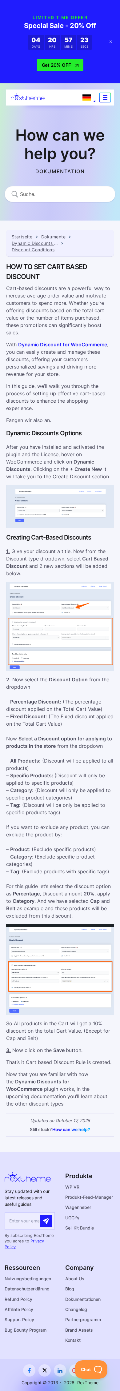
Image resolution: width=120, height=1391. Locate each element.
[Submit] (46, 1221)
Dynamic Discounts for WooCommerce (35, 243)
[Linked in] (60, 1370)
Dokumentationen (83, 1299)
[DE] (86, 97)
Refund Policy (18, 1299)
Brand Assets (79, 1330)
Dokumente (53, 236)
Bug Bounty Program (25, 1330)
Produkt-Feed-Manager (89, 1197)
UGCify (72, 1217)
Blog (69, 1288)
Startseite (22, 236)
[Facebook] (29, 1370)
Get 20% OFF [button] (56, 65)
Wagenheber (78, 1207)
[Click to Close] (111, 42)
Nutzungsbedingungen (28, 1278)
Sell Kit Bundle (79, 1227)
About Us (74, 1278)
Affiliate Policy (19, 1309)
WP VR (72, 1187)
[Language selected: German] (86, 97)
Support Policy (19, 1319)
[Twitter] (44, 1370)
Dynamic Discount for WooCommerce (62, 344)
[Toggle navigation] (105, 97)
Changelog (76, 1309)
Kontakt (73, 1340)
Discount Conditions (33, 249)
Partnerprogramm (83, 1319)
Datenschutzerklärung (27, 1288)
